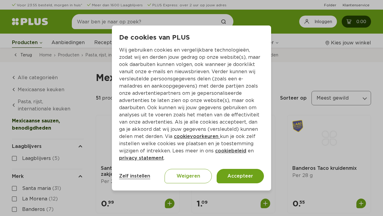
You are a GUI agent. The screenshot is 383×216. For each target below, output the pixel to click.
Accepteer (240, 176)
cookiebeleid (230, 151)
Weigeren (188, 176)
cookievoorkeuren (197, 136)
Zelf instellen (134, 176)
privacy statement (141, 158)
